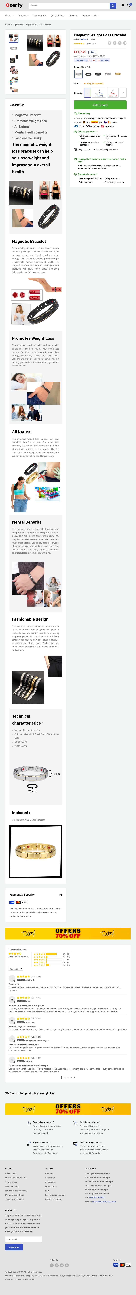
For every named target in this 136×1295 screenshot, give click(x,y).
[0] (128, 5)
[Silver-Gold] (78, 74)
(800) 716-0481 (57, 15)
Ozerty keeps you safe (55, 1195)
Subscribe (14, 1247)
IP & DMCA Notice (53, 1199)
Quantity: (78, 92)
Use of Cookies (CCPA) (15, 1177)
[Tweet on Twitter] (120, 43)
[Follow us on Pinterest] (57, 1265)
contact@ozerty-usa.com (104, 1201)
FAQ (47, 1190)
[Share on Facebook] (109, 43)
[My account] (123, 5)
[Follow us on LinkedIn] (67, 1265)
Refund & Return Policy (16, 1190)
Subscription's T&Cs (14, 1199)
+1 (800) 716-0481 (96, 1197)
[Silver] (108, 74)
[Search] (113, 6)
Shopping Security (86, 174)
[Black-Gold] (88, 74)
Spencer (83, 39)
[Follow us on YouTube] (62, 1265)
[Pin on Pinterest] (114, 43)
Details (104, 168)
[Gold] (118, 74)
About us (73, 15)
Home (7, 24)
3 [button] (67, 1077)
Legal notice (51, 1186)
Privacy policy (11, 1173)
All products (18, 24)
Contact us (23, 15)
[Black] (98, 74)
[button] (79, 43)
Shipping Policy (12, 1186)
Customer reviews (90, 15)
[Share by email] (125, 43)
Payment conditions (14, 1195)
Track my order (39, 15)
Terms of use (11, 1182)
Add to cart (100, 104)
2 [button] (64, 1077)
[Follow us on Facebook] (52, 1265)
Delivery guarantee (87, 131)
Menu (7, 15)
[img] (23, 976)
